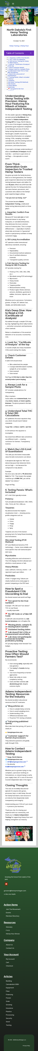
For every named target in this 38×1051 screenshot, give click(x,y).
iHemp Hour (25, 46)
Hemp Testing (14, 46)
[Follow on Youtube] (6, 884)
